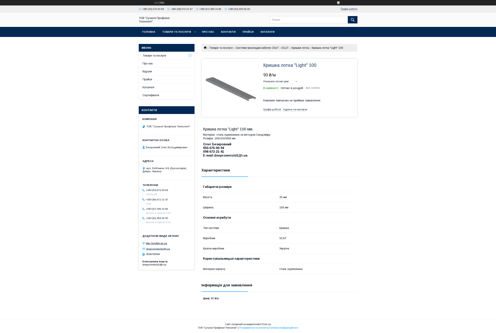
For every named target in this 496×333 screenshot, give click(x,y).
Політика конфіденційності (283, 327)
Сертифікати (151, 95)
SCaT (285, 47)
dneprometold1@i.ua (158, 248)
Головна (148, 31)
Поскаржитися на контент (253, 327)
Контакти (228, 31)
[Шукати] (352, 19)
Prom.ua (266, 324)
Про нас (208, 31)
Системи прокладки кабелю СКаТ (257, 47)
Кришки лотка (300, 47)
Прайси (248, 31)
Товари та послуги (176, 31)
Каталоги (268, 31)
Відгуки (147, 71)
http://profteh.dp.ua (156, 243)
